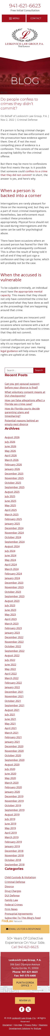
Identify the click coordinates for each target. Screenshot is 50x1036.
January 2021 (12, 741)
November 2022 (14, 641)
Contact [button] (35, 18)
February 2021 (13, 737)
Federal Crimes (14, 904)
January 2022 (12, 687)
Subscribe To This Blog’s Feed (23, 917)
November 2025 (14, 478)
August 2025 (12, 491)
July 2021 (10, 714)
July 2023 (10, 605)
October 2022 (13, 646)
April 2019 (11, 832)
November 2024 (14, 532)
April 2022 (11, 673)
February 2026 (13, 464)
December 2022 (14, 637)
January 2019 (12, 846)
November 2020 (14, 751)
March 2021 (11, 732)
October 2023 (13, 591)
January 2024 (12, 578)
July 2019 (10, 819)
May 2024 (10, 560)
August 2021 (12, 710)
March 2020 (11, 782)
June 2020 (10, 773)
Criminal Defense (27, 119)
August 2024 (12, 546)
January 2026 (12, 469)
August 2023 (12, 601)
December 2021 (14, 691)
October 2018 (13, 860)
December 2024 (14, 528)
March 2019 (11, 837)
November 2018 (14, 855)
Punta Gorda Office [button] (25, 984)
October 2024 (13, 537)
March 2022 (11, 678)
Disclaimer (7, 1024)
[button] (14, 18)
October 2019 (13, 805)
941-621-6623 (25, 6)
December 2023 (14, 582)
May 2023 (10, 614)
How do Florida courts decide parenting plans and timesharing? (22, 412)
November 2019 (14, 801)
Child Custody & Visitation (20, 877)
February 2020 (13, 787)
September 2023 (14, 596)
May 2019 (10, 828)
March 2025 (11, 514)
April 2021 (11, 728)
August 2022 (12, 655)
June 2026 (10, 446)
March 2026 (11, 460)
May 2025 (10, 505)
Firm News (11, 909)
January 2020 (12, 791)
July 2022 (10, 660)
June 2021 (10, 719)
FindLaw (37, 1028)
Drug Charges (13, 891)
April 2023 (11, 619)
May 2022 (10, 669)
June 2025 (10, 501)
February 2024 (13, 573)
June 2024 (10, 555)
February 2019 (13, 841)
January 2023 (12, 632)
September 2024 (14, 541)
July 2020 (10, 769)
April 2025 (11, 510)
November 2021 (14, 696)
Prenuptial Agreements (19, 913)
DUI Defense (12, 895)
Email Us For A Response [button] (25, 929)
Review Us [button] (25, 1000)
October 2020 (13, 755)
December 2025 (14, 473)
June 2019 (10, 823)
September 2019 (14, 810)
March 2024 (11, 569)
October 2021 (13, 701)
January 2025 (12, 523)
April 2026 (11, 455)
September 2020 (14, 760)
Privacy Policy (30, 1024)
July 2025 (10, 496)
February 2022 (13, 682)
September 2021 (14, 705)
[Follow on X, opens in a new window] (28, 1009)
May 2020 (10, 778)
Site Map (18, 1024)
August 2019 (12, 814)
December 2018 (14, 851)
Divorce (9, 886)
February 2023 (13, 628)
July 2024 (10, 551)
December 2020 (14, 746)
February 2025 (13, 519)
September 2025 (14, 487)
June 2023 (10, 610)
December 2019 (14, 796)
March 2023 (11, 623)
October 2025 (13, 482)
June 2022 (10, 664)
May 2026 (10, 451)
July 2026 (10, 441)
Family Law (11, 900)
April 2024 (11, 564)
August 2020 (12, 764)
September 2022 (14, 651)
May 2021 (10, 723)
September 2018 (14, 864)
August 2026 (12, 437)
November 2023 (14, 587)
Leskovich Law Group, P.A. (31, 116)
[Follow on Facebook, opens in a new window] (21, 1009)
